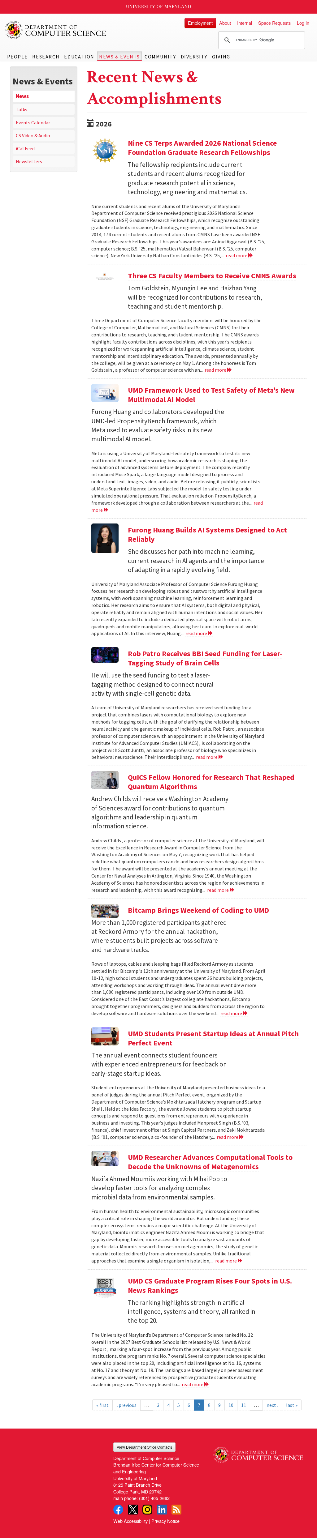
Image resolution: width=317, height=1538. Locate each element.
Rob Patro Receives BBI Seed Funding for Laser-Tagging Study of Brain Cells (205, 658)
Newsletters (29, 161)
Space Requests (274, 22)
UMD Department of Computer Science (56, 30)
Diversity (194, 56)
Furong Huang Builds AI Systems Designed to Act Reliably (207, 534)
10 (230, 1405)
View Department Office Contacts (144, 1447)
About (225, 22)
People (17, 56)
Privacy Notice (165, 1521)
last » (291, 1405)
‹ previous (126, 1405)
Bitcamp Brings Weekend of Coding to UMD (198, 910)
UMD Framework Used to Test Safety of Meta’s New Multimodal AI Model (211, 394)
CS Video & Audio (33, 135)
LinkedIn (162, 1510)
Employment (200, 22)
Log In (303, 22)
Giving (221, 56)
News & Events (119, 56)
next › (272, 1405)
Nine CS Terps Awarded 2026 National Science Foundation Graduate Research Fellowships (202, 147)
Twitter (133, 1510)
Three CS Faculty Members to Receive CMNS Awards (212, 275)
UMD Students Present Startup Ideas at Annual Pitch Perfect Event (213, 1038)
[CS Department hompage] (258, 1452)
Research (45, 56)
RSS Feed (176, 1510)
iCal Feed (25, 148)
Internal (244, 22)
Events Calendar (33, 122)
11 (243, 1405)
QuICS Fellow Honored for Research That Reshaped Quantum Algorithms (211, 781)
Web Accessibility (130, 1521)
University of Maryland (158, 6)
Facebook (118, 1510)
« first (102, 1405)
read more (237, 255)
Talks (21, 109)
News (22, 96)
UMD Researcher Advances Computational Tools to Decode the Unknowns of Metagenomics (210, 1161)
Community (160, 56)
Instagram (147, 1510)
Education (79, 56)
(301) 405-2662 (154, 1498)
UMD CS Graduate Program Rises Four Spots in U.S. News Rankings (210, 1285)
